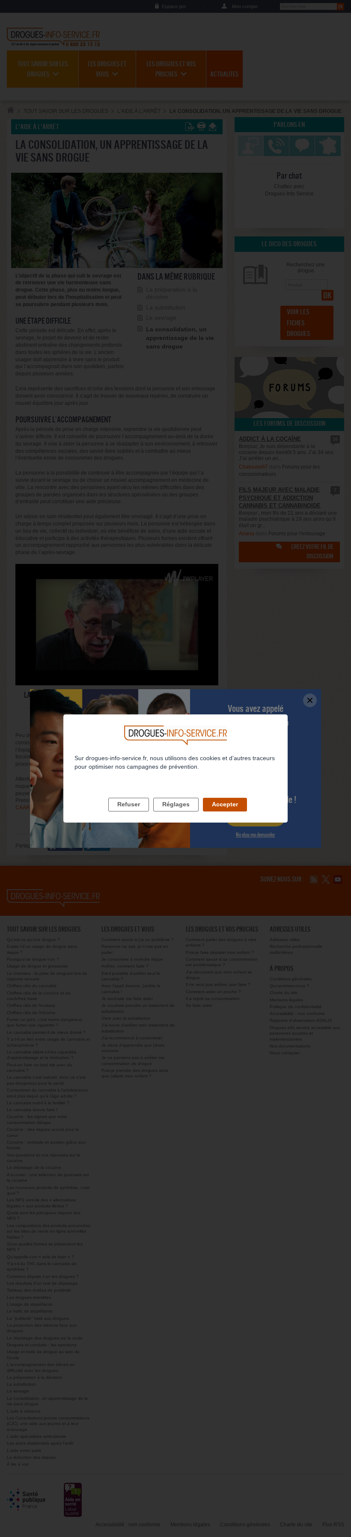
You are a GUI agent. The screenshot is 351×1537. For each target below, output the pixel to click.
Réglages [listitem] (176, 804)
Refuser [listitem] (128, 804)
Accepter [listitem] (225, 804)
